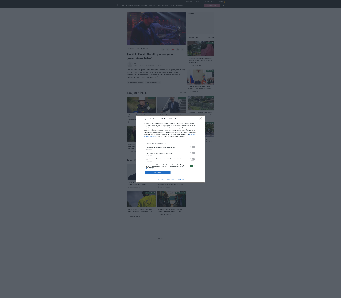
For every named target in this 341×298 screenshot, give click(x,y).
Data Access (170, 179)
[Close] (201, 119)
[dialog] (170, 149)
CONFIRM (157, 172)
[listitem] (170, 143)
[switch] (192, 147)
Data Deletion (160, 179)
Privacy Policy (180, 179)
